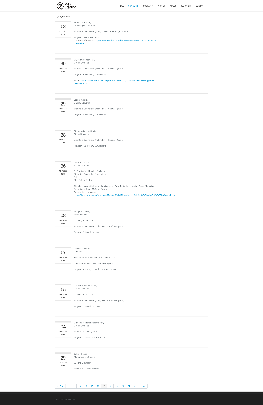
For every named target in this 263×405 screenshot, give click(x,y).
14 (86, 386)
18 (110, 386)
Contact (200, 6)
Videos (173, 6)
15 (92, 386)
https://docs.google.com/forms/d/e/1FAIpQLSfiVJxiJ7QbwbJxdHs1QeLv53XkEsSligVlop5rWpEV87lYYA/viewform (124, 195)
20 (123, 386)
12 (73, 386)
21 (129, 386)
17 (104, 386)
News (121, 6)
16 (98, 386)
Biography (147, 6)
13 (79, 386)
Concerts (133, 6)
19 (116, 386)
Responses (186, 6)
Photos (161, 6)
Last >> (142, 386)
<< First (60, 386)
